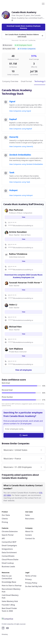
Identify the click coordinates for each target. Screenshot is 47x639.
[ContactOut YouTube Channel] (7, 628)
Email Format (26, 81)
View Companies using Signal (20, 111)
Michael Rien (15, 327)
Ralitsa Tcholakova (18, 254)
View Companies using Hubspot (21, 195)
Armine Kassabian (18, 232)
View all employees (23, 370)
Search (25, 435)
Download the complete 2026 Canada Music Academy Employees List (24, 276)
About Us (29, 531)
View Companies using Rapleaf (20, 129)
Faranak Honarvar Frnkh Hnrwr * (25, 282)
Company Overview (10, 81)
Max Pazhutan (16, 210)
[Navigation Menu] (43, 3)
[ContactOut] (12, 3)
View (23, 217)
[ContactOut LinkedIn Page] (3, 628)
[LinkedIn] (12, 20)
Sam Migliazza (16, 349)
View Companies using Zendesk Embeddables (26, 164)
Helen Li (13, 304)
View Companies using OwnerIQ (21, 146)
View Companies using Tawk (19, 182)
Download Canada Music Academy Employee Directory (23, 27)
